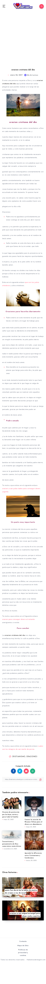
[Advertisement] (23, 42)
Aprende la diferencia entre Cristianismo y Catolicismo (33, 855)
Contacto (23, 941)
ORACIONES (31, 757)
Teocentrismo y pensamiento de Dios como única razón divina (11, 844)
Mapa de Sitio (23, 945)
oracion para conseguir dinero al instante (18, 619)
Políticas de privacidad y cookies (23, 952)
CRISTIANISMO (18, 757)
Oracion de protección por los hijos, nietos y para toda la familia (10, 814)
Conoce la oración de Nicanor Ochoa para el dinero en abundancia (33, 822)
